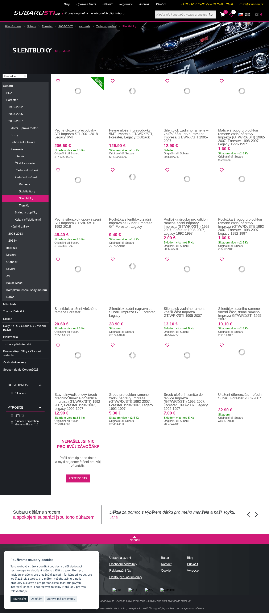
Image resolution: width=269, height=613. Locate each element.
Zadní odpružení (106, 26)
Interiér (19, 156)
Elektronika (10, 336)
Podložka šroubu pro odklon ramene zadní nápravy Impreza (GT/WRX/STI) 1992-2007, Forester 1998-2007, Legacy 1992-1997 (187, 226)
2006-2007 (65, 26)
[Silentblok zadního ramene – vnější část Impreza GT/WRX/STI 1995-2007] (187, 280)
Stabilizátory (27, 191)
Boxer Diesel (14, 282)
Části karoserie (25, 163)
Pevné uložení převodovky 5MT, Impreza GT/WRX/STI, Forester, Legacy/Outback (131, 133)
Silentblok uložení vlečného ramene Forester (75, 310)
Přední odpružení (26, 170)
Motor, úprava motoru (25, 128)
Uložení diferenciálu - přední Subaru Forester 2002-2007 (240, 396)
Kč (256, 15)
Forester (47, 26)
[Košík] (222, 15)
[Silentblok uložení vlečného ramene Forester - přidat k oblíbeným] (58, 259)
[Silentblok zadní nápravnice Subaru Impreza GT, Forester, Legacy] (132, 280)
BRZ (9, 93)
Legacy (11, 254)
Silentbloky (26, 198)
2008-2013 (15, 233)
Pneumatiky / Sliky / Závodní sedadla (22, 353)
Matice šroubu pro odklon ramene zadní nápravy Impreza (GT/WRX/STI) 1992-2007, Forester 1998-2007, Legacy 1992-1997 (241, 137)
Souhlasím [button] (19, 598)
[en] (247, 14)
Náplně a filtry (20, 226)
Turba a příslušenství (17, 344)
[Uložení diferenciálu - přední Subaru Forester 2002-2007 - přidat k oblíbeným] (222, 345)
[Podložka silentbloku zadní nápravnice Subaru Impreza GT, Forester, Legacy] (132, 191)
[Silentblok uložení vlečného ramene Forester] (78, 280)
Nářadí (10, 297)
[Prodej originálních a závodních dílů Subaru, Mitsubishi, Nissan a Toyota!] (62, 13)
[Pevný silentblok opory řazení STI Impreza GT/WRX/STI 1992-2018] (78, 191)
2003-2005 (15, 114)
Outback (11, 261)
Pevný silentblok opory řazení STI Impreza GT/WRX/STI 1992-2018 (77, 222)
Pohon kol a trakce (23, 142)
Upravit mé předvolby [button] (61, 598)
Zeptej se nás (78, 478)
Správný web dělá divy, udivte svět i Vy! (168, 601)
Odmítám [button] (36, 598)
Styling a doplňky (26, 212)
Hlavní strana (13, 26)
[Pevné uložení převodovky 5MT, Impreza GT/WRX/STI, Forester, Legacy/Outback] (132, 102)
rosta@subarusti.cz (251, 4)
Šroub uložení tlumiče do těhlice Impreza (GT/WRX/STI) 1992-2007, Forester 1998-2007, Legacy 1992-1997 (186, 401)
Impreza (11, 247)
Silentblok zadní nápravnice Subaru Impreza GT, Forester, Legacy (132, 312)
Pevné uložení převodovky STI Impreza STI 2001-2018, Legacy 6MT (76, 133)
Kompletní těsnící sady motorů (26, 290)
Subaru (31, 26)
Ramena (24, 184)
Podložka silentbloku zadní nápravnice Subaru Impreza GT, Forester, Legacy (130, 222)
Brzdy (14, 135)
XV (8, 276)
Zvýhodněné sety (14, 362)
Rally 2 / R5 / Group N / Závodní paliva (24, 327)
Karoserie (84, 26)
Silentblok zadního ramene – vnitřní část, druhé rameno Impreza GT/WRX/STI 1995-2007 (240, 314)
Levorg (11, 268)
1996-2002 (15, 107)
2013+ (12, 240)
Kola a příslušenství (28, 219)
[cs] (240, 14)
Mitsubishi (9, 304)
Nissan (7, 318)
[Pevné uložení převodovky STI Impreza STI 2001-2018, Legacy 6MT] (78, 102)
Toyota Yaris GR (14, 311)
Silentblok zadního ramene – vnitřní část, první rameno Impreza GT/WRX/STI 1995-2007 (186, 135)
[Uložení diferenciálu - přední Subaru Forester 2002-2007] (241, 366)
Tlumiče (24, 205)
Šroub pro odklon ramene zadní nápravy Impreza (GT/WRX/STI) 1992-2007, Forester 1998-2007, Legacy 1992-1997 (131, 401)
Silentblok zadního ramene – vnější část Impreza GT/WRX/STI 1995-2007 (186, 312)
